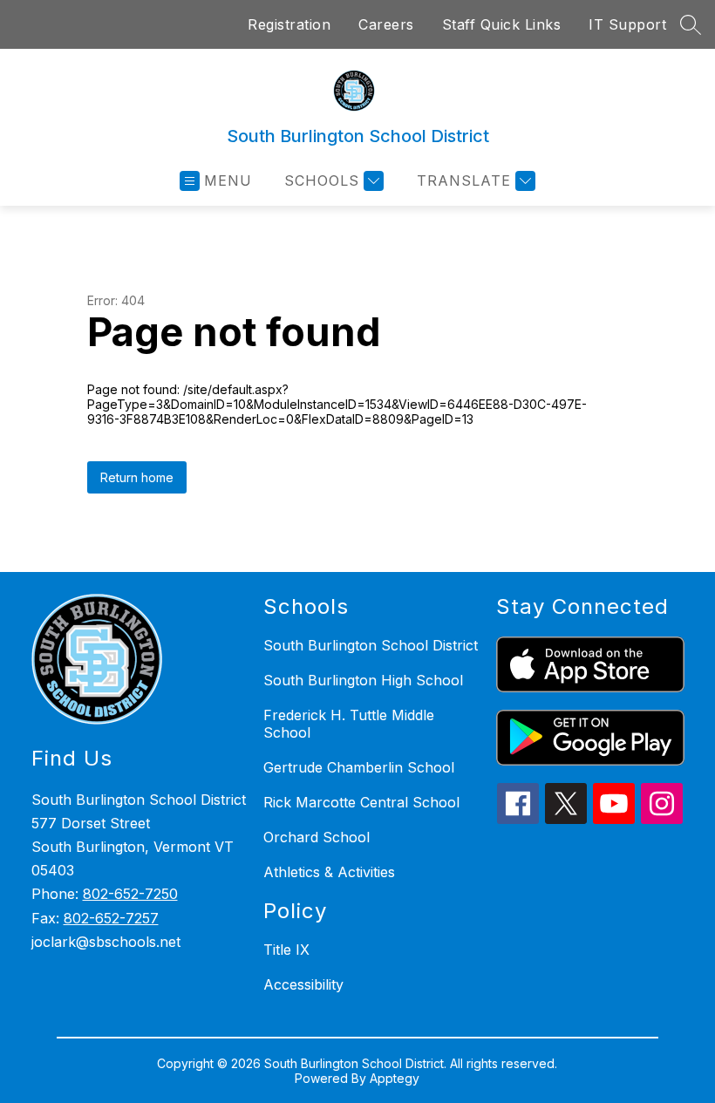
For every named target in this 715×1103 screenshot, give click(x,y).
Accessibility (303, 984)
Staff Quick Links (502, 24)
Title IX (286, 949)
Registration (289, 24)
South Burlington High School (363, 680)
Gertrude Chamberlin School (358, 767)
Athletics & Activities (329, 872)
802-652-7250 (130, 893)
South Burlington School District (370, 645)
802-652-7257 (111, 918)
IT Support (627, 24)
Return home (137, 477)
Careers (386, 24)
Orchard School (316, 837)
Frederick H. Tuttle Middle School (348, 723)
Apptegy (394, 1078)
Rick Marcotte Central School (361, 802)
